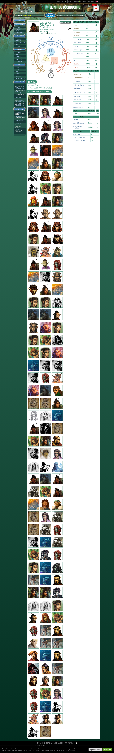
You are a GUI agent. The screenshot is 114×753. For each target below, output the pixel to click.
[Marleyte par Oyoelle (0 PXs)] (33, 693)
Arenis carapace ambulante (77, 127)
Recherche (18, 76)
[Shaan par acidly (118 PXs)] (33, 441)
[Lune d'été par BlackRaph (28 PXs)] (33, 327)
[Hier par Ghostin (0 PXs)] (45, 150)
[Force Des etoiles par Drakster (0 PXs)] (33, 264)
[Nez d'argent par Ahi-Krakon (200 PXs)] (45, 681)
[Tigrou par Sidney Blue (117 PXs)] (57, 643)
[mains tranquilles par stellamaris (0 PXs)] (33, 163)
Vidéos (61, 15)
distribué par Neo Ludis (89, 1)
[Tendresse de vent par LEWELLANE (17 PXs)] (33, 731)
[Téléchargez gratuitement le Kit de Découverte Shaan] (67, 11)
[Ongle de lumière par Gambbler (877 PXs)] (33, 289)
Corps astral (76, 96)
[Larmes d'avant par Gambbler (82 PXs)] (45, 340)
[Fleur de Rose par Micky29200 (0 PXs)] (45, 377)
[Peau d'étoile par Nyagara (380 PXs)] (57, 592)
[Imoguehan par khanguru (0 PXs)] (45, 163)
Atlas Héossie (19, 58)
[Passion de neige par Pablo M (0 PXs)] (57, 668)
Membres (49, 743)
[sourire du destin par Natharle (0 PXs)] (57, 428)
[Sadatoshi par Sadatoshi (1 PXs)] (33, 138)
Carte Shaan (17, 122)
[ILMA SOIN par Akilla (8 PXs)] (33, 706)
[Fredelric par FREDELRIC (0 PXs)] (57, 112)
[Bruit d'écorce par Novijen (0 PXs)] (33, 112)
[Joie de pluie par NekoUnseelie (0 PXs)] (45, 138)
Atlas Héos (18, 56)
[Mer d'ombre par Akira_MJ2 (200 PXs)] (45, 415)
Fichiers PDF (18, 39)
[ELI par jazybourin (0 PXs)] (57, 466)
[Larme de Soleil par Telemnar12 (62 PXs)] (45, 100)
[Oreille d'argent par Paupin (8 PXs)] (45, 542)
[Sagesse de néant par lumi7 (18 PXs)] (45, 605)
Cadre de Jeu (18, 52)
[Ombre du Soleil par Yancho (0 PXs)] (33, 302)
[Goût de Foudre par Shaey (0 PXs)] (57, 175)
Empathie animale (78, 53)
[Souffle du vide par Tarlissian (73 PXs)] (33, 428)
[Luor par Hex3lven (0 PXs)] (57, 567)
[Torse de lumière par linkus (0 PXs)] (45, 491)
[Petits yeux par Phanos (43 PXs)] (33, 125)
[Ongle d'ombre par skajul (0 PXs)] (45, 213)
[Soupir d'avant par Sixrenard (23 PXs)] (57, 617)
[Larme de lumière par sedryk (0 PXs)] (57, 504)
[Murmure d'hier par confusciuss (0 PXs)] (57, 188)
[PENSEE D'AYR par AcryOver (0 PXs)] (33, 655)
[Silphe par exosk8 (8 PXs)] (57, 163)
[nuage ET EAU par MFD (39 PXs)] (45, 617)
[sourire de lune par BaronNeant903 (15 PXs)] (33, 403)
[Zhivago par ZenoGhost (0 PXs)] (57, 706)
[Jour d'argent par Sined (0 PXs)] (33, 226)
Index (17, 73)
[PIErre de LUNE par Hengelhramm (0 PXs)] (45, 390)
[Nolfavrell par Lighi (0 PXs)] (57, 276)
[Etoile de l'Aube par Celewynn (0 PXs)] (33, 213)
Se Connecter (19, 15)
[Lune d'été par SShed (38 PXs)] (33, 314)
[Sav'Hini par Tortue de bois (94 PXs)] (57, 390)
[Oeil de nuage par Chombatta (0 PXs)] (33, 239)
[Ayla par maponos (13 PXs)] (33, 605)
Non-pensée (76, 81)
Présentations (19, 90)
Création (18, 27)
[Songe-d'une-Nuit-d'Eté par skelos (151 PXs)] (33, 188)
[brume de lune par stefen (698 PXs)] (57, 239)
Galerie (17, 31)
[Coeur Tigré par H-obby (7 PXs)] (33, 554)
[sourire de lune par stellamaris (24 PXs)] (45, 592)
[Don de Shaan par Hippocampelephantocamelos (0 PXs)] (57, 479)
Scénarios (18, 41)
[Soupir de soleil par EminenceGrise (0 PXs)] (57, 352)
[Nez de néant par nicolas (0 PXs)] (45, 314)
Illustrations (19, 59)
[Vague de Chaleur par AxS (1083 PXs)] (57, 529)
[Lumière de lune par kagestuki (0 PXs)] (57, 125)
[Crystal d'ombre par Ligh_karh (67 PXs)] (33, 668)
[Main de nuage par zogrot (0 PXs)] (45, 466)
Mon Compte (41, 743)
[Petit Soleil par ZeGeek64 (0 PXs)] (33, 718)
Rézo (17, 44)
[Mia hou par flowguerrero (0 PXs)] (33, 251)
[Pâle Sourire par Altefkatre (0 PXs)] (45, 580)
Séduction (76, 36)
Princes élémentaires (20, 42)
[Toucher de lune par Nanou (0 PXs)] (33, 630)
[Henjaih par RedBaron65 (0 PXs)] (57, 365)
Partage (18, 46)
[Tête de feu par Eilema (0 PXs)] (57, 327)
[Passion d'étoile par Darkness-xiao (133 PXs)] (57, 693)
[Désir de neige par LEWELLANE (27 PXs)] (45, 731)
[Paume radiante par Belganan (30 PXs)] (45, 706)
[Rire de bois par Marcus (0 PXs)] (45, 327)
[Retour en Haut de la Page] (76, 743)
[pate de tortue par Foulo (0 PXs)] (33, 504)
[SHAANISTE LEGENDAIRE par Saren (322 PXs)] (45, 655)
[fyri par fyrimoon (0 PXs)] (57, 453)
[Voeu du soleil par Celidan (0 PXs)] (45, 668)
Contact (71, 743)
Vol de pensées (77, 74)
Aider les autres (77, 134)
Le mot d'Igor (19, 61)
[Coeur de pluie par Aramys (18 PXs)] (45, 643)
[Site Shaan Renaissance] (24, 11)
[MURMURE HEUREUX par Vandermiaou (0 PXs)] (45, 504)
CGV (66, 743)
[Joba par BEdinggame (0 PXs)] (57, 289)
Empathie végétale (78, 50)
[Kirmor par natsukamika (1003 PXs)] (33, 276)
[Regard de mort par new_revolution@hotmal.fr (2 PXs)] (57, 554)
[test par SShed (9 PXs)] (57, 314)
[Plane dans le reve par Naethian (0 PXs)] (33, 516)
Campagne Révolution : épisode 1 (19, 114)
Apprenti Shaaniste (78, 123)
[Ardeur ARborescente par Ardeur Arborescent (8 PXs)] (57, 441)
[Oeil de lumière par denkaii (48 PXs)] (45, 428)
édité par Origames (73, 1)
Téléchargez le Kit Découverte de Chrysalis (19, 126)
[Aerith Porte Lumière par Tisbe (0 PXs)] (57, 138)
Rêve (74, 60)
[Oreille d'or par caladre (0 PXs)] (57, 681)
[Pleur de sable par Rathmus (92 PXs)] (57, 630)
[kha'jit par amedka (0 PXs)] (33, 529)
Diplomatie (76, 29)
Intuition (75, 46)
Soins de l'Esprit (77, 39)
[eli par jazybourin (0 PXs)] (33, 479)
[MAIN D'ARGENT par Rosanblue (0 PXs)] (33, 617)
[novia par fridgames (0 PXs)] (57, 377)
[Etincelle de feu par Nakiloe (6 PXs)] (45, 516)
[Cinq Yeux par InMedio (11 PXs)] (45, 276)
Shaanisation (77, 103)
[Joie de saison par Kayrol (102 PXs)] (45, 630)
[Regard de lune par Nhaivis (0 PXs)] (33, 453)
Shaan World (60, 1)
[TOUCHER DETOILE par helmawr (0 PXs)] (45, 251)
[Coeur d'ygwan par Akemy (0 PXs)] (33, 681)
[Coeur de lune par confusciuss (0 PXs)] (45, 188)
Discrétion (76, 64)
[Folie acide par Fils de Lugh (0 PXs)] (45, 264)
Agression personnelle (79, 92)
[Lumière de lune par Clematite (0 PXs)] (45, 112)
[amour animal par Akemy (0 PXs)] (45, 693)
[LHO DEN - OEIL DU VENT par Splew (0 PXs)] (45, 125)
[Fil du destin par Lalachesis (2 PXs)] (57, 415)
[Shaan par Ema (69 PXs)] (33, 567)
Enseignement (77, 25)
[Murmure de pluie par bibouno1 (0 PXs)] (57, 655)
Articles (72, 15)
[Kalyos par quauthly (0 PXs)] (45, 175)
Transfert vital (77, 89)
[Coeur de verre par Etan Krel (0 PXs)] (57, 100)
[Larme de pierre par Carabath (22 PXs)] (45, 441)
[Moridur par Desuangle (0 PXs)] (33, 390)
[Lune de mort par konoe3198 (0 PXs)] (45, 352)
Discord (18, 69)
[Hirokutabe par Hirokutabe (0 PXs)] (57, 150)
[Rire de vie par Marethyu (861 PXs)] (45, 453)
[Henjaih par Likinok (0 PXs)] (33, 377)
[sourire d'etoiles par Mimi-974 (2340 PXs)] (33, 175)
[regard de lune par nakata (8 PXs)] (45, 289)
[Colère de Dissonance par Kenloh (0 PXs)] (45, 201)
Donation (75, 120)
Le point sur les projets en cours (19, 85)
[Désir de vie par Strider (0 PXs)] (57, 491)
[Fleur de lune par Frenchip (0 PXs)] (57, 580)
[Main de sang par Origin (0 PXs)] (57, 264)
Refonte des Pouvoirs (18, 99)
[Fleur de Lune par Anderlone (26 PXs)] (33, 580)
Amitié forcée (77, 100)
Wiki (17, 71)
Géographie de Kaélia (20, 94)
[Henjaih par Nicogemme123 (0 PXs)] (45, 365)
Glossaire (18, 75)
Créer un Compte (27, 15)
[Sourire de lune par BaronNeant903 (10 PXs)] (45, 403)
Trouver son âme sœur (79, 137)
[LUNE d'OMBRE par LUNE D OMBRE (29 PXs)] (45, 226)
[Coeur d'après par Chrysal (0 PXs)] (33, 201)
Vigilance (75, 67)
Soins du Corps (77, 43)
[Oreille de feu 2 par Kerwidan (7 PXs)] (33, 542)
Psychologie (76, 32)
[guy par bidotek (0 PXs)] (33, 365)
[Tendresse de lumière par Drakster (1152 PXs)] (57, 251)
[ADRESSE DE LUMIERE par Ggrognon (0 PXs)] (57, 542)
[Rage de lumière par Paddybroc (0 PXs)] (57, 403)
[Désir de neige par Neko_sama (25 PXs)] (45, 554)
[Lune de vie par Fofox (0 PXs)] (33, 466)
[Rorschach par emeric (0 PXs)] (57, 302)
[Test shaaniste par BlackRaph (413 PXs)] (33, 150)
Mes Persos (18, 29)
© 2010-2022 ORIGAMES (39, 746)
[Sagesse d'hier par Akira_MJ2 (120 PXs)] (33, 415)
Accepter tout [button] (107, 750)
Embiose (75, 57)
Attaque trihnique (78, 107)
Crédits (60, 743)
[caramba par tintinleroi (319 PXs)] (57, 516)
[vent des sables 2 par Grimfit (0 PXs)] (33, 643)
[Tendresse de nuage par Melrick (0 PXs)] (45, 718)
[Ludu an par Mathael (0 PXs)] (33, 491)
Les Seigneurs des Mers (19, 104)
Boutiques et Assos (20, 78)
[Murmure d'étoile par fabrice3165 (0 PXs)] (45, 479)
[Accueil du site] (58, 15)
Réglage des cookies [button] (95, 750)
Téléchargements (80, 15)
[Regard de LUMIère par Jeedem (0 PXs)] (57, 226)
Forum (66, 15)
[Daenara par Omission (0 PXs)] (33, 340)
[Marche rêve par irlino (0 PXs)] (45, 239)
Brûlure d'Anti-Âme (78, 85)
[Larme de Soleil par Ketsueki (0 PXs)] (57, 201)
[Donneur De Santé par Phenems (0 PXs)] (57, 213)
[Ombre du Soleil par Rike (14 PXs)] (45, 302)
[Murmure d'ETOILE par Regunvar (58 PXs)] (33, 592)
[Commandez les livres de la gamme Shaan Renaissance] (50, 15)
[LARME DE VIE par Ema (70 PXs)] (57, 605)
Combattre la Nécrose (79, 140)
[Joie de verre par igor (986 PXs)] (33, 100)
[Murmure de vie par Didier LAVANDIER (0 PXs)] (45, 529)
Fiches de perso (19, 32)
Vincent (46, 31)
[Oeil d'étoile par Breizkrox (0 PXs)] (57, 340)
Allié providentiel (77, 78)
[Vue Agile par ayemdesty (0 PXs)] (33, 352)
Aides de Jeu (18, 54)
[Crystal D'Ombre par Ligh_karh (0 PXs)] (45, 567)
